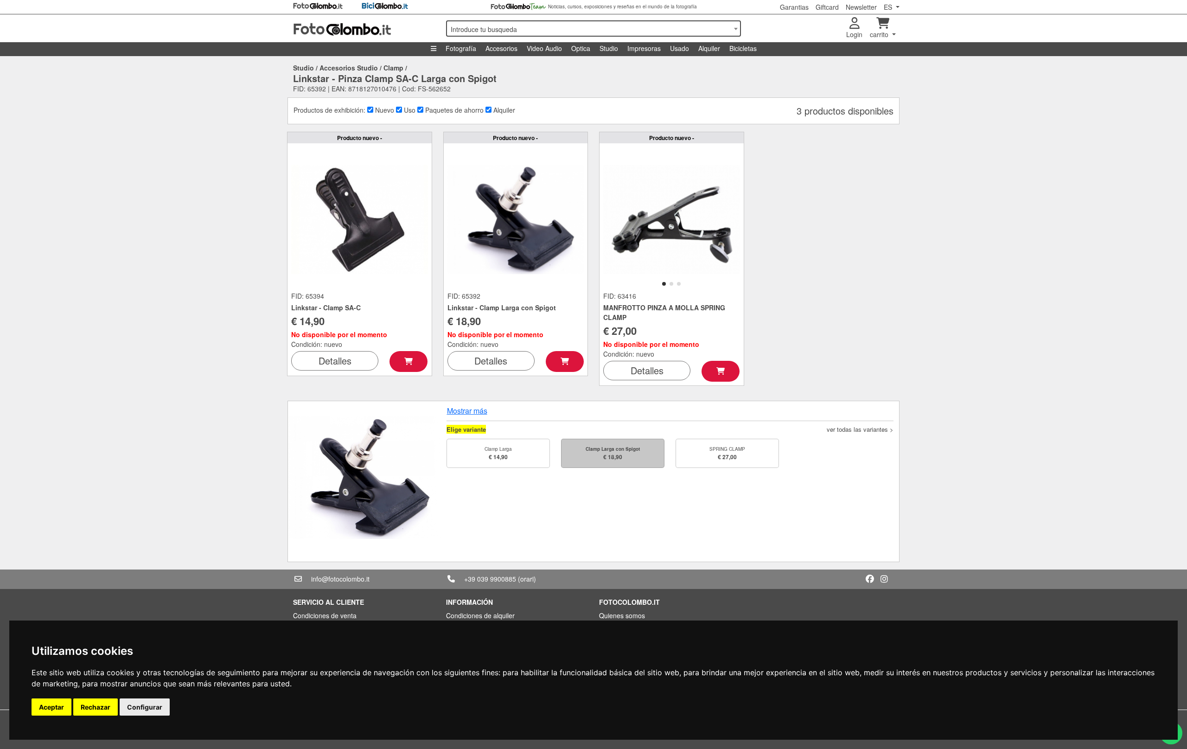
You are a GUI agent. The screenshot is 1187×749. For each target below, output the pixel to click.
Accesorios (501, 48)
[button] (664, 284)
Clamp (393, 67)
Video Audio (544, 48)
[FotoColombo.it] (364, 28)
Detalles (335, 360)
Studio (609, 48)
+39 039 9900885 (490, 578)
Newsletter (861, 7)
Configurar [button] (144, 707)
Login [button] (854, 34)
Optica (580, 48)
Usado (679, 48)
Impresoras (644, 48)
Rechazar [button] (95, 707)
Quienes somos (622, 615)
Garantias (794, 7)
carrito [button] (880, 34)
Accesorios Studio (348, 67)
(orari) (527, 578)
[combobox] (593, 28)
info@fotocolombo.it (340, 578)
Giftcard (827, 7)
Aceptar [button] (51, 707)
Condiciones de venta (325, 615)
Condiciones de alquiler (480, 615)
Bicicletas (743, 48)
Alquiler (709, 48)
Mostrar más (467, 410)
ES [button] (889, 7)
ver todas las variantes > (860, 429)
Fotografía (461, 48)
